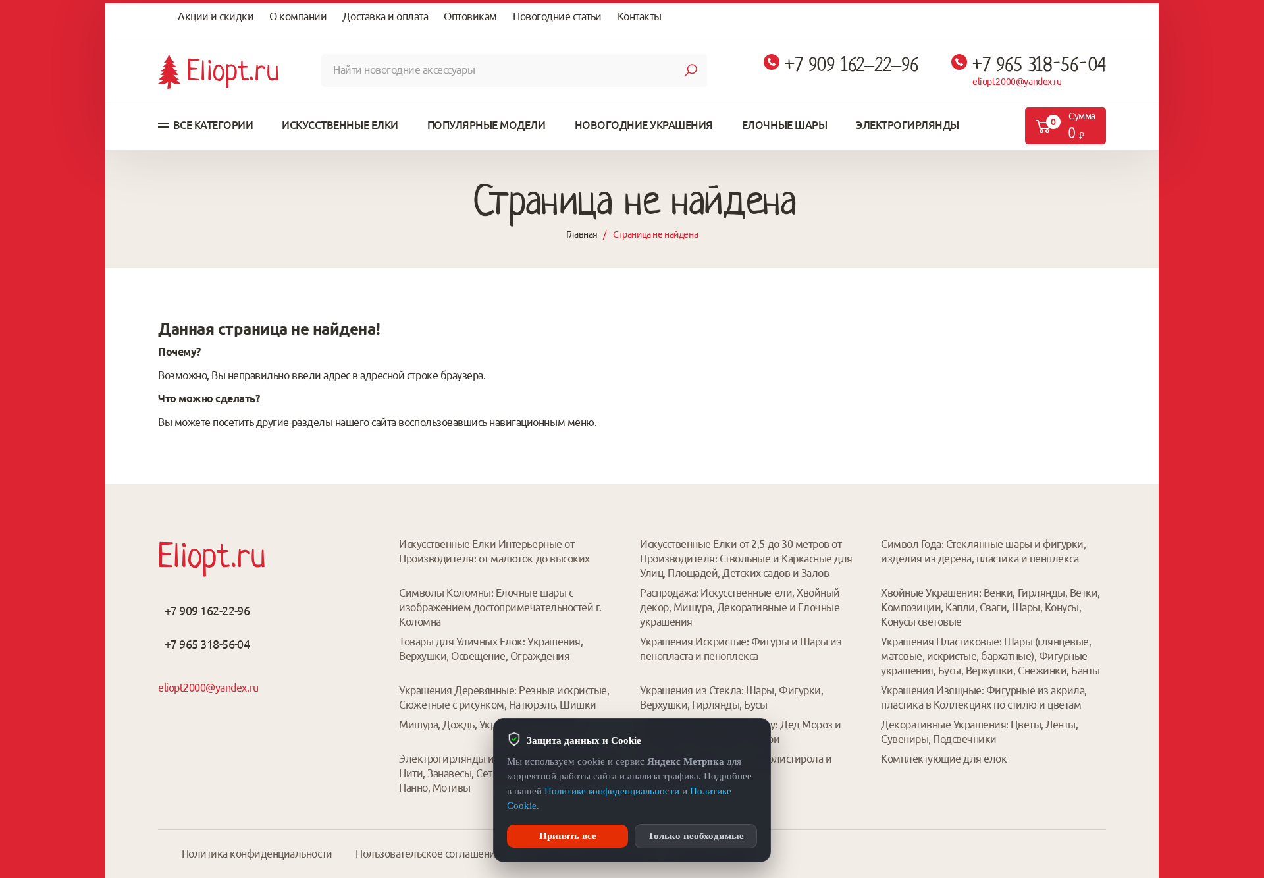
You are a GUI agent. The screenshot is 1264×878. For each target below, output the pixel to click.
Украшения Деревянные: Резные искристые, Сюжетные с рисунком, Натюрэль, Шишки (504, 697)
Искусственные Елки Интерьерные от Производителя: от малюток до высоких (494, 551)
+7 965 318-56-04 (1039, 65)
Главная (582, 234)
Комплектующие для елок (944, 759)
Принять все (567, 836)
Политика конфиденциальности (257, 854)
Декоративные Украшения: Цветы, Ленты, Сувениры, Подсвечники (979, 732)
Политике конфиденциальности (611, 791)
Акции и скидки (215, 16)
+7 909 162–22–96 (851, 65)
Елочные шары (784, 125)
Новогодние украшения (644, 125)
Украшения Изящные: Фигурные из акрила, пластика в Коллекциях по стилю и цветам (984, 697)
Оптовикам (470, 16)
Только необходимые (696, 836)
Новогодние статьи (557, 16)
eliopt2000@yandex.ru (1017, 81)
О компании (298, 16)
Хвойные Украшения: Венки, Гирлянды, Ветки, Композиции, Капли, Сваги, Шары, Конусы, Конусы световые (990, 607)
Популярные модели (486, 125)
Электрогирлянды (907, 125)
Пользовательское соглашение (428, 854)
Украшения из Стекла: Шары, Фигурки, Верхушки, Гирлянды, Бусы (731, 697)
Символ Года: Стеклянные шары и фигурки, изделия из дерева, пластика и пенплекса (983, 551)
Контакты (640, 16)
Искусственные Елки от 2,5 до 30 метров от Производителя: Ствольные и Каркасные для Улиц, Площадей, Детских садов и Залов (746, 558)
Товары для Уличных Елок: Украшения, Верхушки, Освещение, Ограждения (491, 649)
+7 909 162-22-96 (207, 610)
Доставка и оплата (385, 16)
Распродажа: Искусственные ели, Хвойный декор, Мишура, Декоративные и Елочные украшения (740, 607)
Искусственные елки (340, 125)
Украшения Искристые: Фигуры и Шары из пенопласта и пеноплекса (740, 649)
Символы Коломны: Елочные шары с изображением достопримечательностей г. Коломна (500, 607)
